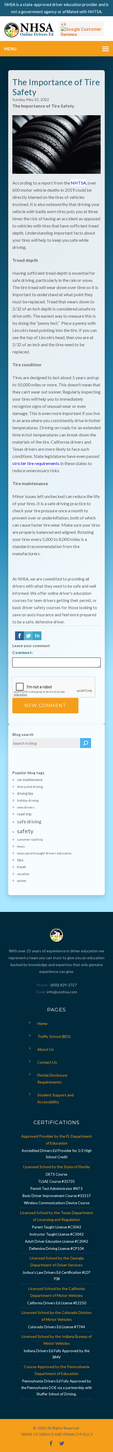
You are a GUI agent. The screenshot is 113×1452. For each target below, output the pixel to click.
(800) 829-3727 (63, 985)
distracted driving (30, 787)
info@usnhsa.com (62, 991)
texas (21, 846)
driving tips (25, 793)
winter (22, 881)
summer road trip (30, 839)
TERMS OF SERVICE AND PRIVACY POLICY (56, 1434)
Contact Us (47, 1062)
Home (42, 1023)
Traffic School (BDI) (53, 1036)
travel (21, 867)
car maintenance (30, 780)
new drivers (26, 807)
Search (85, 743)
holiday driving (27, 800)
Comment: (22, 652)
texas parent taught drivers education (44, 853)
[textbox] (46, 743)
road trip (24, 814)
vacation (23, 874)
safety (25, 830)
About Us (45, 1049)
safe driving (29, 821)
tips (20, 859)
